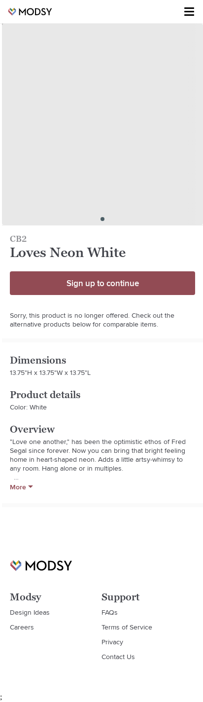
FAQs (110, 612)
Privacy (112, 641)
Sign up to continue (103, 283)
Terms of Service (127, 627)
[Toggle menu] (189, 11)
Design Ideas (30, 612)
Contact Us (118, 656)
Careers (22, 627)
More (18, 486)
